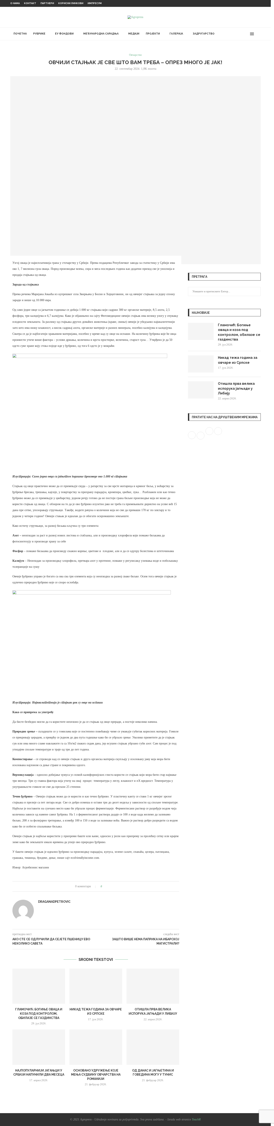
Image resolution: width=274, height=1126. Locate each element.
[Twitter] (239, 34)
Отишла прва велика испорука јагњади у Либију (236, 388)
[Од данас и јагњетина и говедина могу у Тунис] (153, 1047)
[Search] (258, 34)
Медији (133, 33)
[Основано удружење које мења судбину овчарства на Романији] (95, 1047)
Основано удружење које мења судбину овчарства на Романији (96, 1075)
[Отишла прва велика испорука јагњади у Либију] (153, 986)
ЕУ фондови (64, 33)
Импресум (95, 3)
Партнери (47, 3)
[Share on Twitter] (111, 886)
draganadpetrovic (54, 901)
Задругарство (203, 33)
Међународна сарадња (101, 33)
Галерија (176, 33)
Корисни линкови (70, 3)
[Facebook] (235, 34)
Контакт (30, 3)
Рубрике (39, 33)
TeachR (196, 1119)
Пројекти (153, 33)
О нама (15, 3)
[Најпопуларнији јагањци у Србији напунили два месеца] (38, 1047)
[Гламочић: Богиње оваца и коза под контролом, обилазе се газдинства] (38, 986)
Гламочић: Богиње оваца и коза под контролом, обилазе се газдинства (38, 1013)
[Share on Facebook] (107, 886)
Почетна (20, 33)
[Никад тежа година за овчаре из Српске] (95, 986)
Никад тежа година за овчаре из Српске (237, 360)
